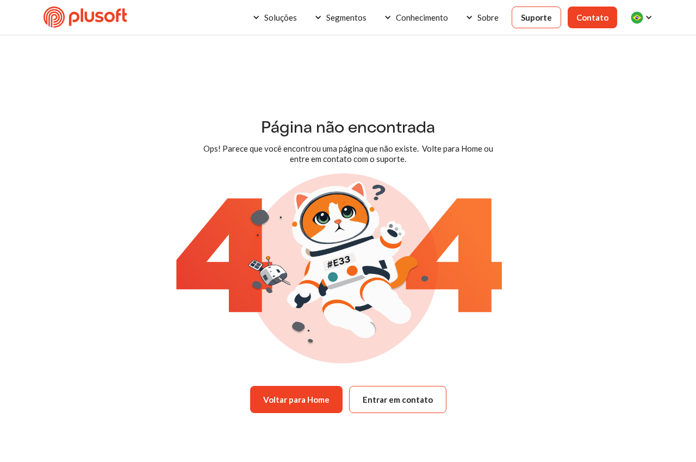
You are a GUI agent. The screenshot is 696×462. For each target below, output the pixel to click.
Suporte (536, 17)
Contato (592, 17)
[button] (274, 17)
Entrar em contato (398, 399)
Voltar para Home (296, 399)
